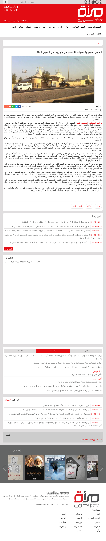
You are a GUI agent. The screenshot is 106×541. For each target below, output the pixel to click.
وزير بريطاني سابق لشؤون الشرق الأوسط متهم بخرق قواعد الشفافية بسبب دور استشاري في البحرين (62, 386)
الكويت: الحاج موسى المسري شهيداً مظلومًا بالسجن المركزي (72, 405)
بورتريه (79, 522)
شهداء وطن (37, 458)
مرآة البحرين (90, 13)
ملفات (21, 27)
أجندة (13, 27)
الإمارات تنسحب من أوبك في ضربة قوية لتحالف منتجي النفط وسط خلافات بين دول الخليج (61, 409)
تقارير (60, 27)
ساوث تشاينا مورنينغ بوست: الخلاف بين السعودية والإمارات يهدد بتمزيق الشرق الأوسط (68, 362)
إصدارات (90, 34)
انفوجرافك (77, 526)
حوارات (52, 27)
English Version (11, 8)
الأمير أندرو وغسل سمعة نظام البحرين (86, 373)
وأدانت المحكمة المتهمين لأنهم (89, 123)
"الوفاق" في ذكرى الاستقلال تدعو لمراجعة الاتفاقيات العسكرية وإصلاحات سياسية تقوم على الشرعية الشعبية (53, 230)
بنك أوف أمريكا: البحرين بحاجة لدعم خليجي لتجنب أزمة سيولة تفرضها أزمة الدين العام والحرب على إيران (56, 242)
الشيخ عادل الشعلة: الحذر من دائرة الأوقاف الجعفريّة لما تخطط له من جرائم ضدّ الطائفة (62, 222)
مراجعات (62, 522)
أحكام (89, 206)
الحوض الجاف (77, 206)
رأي (44, 27)
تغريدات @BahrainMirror (91, 440)
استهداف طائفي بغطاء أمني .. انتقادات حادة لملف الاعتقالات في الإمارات (68, 418)
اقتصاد (28, 27)
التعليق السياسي (78, 27)
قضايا (98, 206)
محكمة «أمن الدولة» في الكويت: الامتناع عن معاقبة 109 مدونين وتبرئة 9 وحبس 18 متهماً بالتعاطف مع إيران (54, 413)
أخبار (67, 27)
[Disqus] (53, 305)
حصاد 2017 (78, 458)
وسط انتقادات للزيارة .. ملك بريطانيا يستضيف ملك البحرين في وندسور (74, 390)
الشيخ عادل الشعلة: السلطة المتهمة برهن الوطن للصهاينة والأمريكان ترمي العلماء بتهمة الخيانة (57, 226)
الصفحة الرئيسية (94, 27)
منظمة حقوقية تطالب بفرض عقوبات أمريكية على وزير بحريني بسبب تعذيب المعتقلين (68, 367)
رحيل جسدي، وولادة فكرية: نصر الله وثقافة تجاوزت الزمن (80, 380)
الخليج (98, 34)
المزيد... (8, 249)
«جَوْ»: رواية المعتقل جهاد (16, 460)
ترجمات (37, 27)
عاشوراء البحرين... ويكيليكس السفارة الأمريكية (58, 461)
